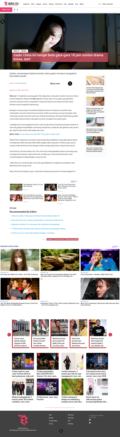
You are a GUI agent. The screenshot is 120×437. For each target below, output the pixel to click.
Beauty (51, 4)
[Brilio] (12, 4)
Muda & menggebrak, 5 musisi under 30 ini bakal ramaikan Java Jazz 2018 (22, 399)
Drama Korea (59, 239)
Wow (33, 4)
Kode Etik (71, 418)
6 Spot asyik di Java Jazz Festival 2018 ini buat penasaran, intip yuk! (23, 373)
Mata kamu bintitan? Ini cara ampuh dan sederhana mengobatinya (35, 224)
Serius (45, 4)
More (82, 4)
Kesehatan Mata (72, 239)
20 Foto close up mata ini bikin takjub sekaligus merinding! (33, 233)
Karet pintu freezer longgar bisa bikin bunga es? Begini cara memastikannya (94, 130)
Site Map (70, 424)
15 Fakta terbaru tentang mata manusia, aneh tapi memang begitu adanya (38, 229)
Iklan (50, 415)
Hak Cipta (71, 415)
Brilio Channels (107, 4)
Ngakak (71, 4)
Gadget (50, 239)
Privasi (51, 424)
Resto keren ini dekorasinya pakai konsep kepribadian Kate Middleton (96, 399)
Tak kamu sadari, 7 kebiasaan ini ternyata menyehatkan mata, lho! (35, 216)
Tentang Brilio (53, 421)
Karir (69, 421)
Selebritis (26, 4)
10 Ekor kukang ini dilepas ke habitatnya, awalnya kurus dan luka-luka (71, 399)
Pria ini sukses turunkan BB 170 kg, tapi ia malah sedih (40, 134)
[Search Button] (100, 4)
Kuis (76, 4)
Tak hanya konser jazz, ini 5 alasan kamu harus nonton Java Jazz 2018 (96, 373)
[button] (15, 9)
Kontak (51, 418)
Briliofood (58, 4)
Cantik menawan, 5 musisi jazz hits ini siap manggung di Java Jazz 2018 (71, 374)
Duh (65, 4)
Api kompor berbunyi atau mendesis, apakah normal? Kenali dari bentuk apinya (94, 149)
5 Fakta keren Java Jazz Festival (47, 398)
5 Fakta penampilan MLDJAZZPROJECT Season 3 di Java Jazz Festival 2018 (46, 374)
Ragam (38, 4)
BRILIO (16, 51)
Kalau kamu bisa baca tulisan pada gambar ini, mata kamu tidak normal (37, 220)
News (23, 51)
